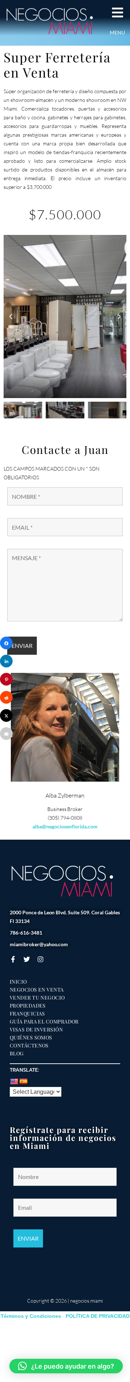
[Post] (6, 715)
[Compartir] (6, 643)
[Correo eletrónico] (6, 733)
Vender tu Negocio (37, 997)
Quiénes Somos (31, 1037)
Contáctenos (29, 1045)
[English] (14, 1081)
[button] (10, 316)
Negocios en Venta (37, 989)
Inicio (18, 981)
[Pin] (6, 679)
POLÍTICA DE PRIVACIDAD (98, 1316)
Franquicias (27, 1013)
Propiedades (28, 1005)
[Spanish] (23, 1081)
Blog (17, 1053)
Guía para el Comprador (44, 1021)
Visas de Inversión (36, 1029)
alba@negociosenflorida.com (64, 826)
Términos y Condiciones (31, 1316)
